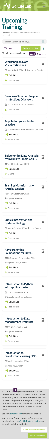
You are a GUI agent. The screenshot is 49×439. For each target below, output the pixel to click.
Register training (30, 48)
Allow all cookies (37, 435)
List (33, 54)
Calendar (42, 54)
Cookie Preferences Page (30, 421)
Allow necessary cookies (34, 429)
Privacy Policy (15, 413)
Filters (9, 48)
